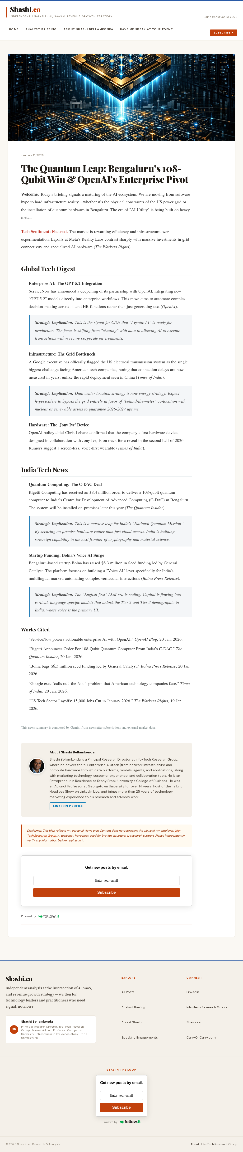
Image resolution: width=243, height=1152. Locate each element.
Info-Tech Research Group (207, 1007)
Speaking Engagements (140, 1037)
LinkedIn (193, 992)
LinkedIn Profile (68, 806)
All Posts (128, 992)
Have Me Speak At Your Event (146, 29)
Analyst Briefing (41, 29)
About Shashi (132, 1022)
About (195, 1144)
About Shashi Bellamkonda (88, 29)
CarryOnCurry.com (201, 1037)
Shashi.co (194, 1022)
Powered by (28, 916)
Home (14, 29)
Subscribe (222, 32)
